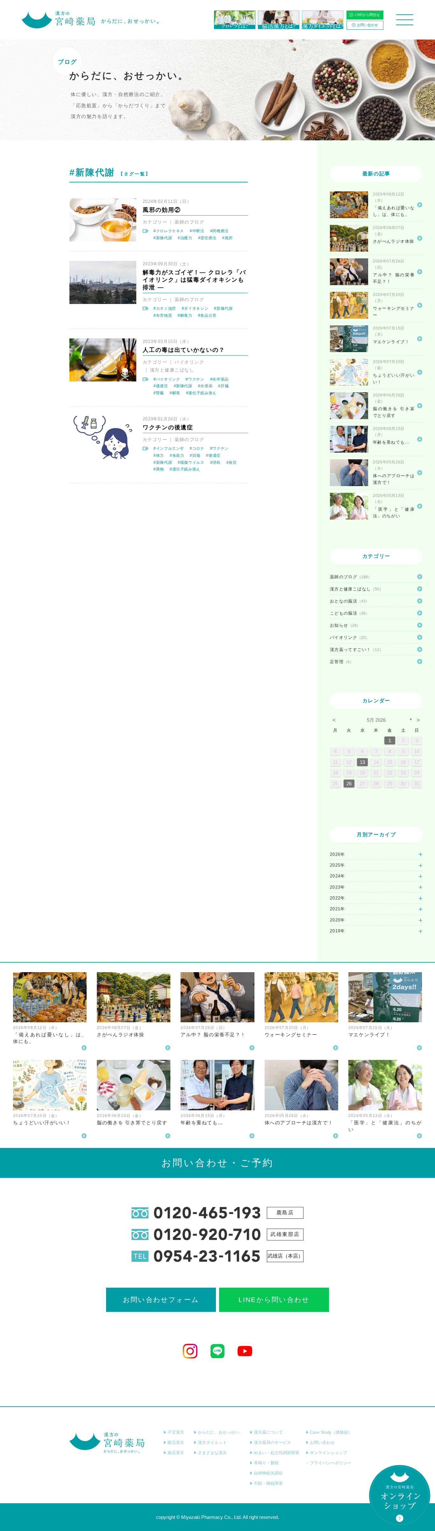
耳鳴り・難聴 (266, 1463)
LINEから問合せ (367, 15)
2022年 (337, 898)
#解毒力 (185, 315)
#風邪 (227, 238)
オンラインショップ (328, 1452)
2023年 (337, 887)
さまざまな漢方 (212, 1452)
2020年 (337, 920)
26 (349, 783)
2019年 (337, 930)
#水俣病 (205, 386)
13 (362, 762)
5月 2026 (376, 720)
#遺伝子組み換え (201, 393)
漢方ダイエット (212, 1442)
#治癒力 (185, 238)
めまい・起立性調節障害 (276, 1452)
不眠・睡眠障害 (268, 1483)
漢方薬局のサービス (272, 1442)
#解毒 (175, 393)
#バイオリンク (166, 379)
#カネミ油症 (164, 308)
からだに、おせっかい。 (220, 1432)
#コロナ (197, 448)
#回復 (195, 455)
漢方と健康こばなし (172, 370)
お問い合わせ (367, 25)
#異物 (158, 469)
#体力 (158, 455)
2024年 (337, 876)
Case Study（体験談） (331, 1432)
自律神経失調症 (268, 1473)
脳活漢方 (176, 1452)
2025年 (337, 865)
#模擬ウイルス (191, 462)
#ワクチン (195, 379)
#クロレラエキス (168, 231)
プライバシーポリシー (330, 1463)
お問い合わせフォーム (161, 1299)
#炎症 (231, 462)
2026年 (337, 854)
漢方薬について (268, 1432)
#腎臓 (158, 393)
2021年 (337, 908)
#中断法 (197, 231)
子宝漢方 (176, 1432)
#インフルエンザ (168, 448)
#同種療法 (219, 231)
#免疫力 (177, 455)
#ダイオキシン (195, 308)
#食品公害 (207, 315)
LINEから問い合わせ (274, 1299)
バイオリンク (189, 362)
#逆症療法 (207, 238)
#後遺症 (160, 386)
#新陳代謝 (162, 238)
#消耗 (215, 462)
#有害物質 (162, 315)
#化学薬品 (219, 379)
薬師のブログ (189, 222)
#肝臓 (223, 386)
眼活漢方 (176, 1442)
